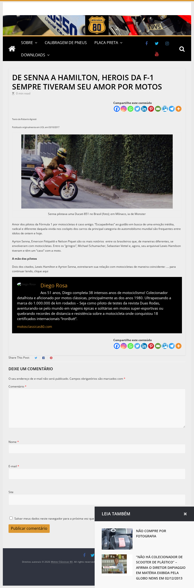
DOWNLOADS (33, 55)
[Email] (158, 109)
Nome (14, 442)
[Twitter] (137, 109)
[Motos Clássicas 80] (97, 17)
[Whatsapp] (130, 109)
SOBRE (27, 42)
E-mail (14, 466)
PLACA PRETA (106, 42)
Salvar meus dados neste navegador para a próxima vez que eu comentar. (63, 519)
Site (11, 492)
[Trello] (165, 109)
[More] (178, 109)
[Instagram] (124, 109)
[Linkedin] (144, 109)
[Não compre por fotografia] (117, 531)
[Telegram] (172, 109)
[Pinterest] (151, 109)
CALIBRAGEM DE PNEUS (66, 42)
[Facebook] (117, 109)
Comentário (17, 386)
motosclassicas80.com (34, 326)
